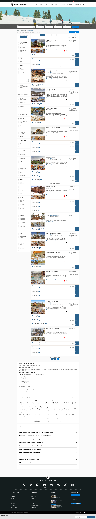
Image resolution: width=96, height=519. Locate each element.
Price (53, 35)
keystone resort (23, 30)
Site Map (12, 498)
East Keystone (23, 377)
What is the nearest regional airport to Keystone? (29, 459)
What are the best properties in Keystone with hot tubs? (30, 456)
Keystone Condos (51, 369)
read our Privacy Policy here (45, 517)
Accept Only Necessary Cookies (81, 517)
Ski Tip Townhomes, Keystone (53, 233)
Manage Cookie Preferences (75, 503)
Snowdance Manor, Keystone (53, 252)
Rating (59, 35)
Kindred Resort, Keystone (52, 328)
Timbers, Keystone (50, 186)
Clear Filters (23, 36)
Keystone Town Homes (59, 369)
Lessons (30, 487)
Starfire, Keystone (50, 214)
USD (74, 1)
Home (37, 4)
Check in (37, 25)
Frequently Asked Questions (36, 505)
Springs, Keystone (50, 157)
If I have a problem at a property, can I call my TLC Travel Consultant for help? (35, 435)
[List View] (77, 35)
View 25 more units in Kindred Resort (55, 354)
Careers (12, 500)
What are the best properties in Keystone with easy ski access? (32, 445)
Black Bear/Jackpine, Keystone (51, 41)
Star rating (22, 93)
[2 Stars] (25, 94)
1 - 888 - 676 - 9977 (38, 410)
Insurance (23, 487)
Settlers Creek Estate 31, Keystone (52, 109)
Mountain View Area (24, 382)
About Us (64, 4)
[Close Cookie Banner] (95, 515)
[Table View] (75, 35)
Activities (72, 487)
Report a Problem (14, 507)
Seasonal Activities (34, 507)
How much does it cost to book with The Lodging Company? (31, 428)
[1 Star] (24, 94)
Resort (18, 25)
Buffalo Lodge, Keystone (52, 271)
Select (76, 55)
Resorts (46, 4)
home (18, 30)
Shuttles (37, 487)
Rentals (51, 487)
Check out (46, 25)
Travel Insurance (34, 501)
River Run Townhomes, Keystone (51, 90)
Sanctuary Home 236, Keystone (51, 70)
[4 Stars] (27, 94)
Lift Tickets (65, 487)
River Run (22, 384)
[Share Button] (84, 512)
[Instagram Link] (82, 512)
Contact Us (69, 4)
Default (41, 35)
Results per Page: (71, 37)
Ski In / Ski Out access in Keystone (60, 387)
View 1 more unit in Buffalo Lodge (55, 297)
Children (64, 25)
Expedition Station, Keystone (53, 127)
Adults (55, 25)
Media (12, 501)
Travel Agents (33, 503)
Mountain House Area (25, 381)
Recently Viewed (81, 1)
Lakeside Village (23, 380)
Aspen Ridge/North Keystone (26, 376)
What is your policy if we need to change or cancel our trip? (31, 442)
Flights (58, 487)
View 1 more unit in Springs (55, 183)
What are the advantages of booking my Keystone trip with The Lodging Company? (36, 432)
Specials (51, 4)
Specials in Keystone (74, 32)
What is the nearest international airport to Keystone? (30, 462)
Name (47, 35)
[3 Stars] (26, 94)
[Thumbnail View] (72, 35)
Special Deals (33, 496)
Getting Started (33, 494)
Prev (53, 359)
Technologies (13, 505)
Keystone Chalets (68, 369)
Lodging (41, 4)
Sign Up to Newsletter (75, 495)
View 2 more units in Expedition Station (55, 153)
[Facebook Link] (80, 512)
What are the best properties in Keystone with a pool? (30, 449)
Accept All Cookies (91, 517)
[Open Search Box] (84, 4)
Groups (32, 500)
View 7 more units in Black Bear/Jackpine (55, 66)
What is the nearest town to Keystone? (27, 466)
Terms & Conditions (14, 503)
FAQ (59, 4)
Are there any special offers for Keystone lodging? (29, 439)
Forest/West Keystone (25, 378)
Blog (56, 4)
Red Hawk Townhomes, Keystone (52, 301)
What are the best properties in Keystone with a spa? (30, 452)
